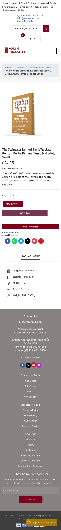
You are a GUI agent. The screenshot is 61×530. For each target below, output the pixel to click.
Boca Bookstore (23, 7)
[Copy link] (41, 241)
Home (8, 67)
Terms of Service (30, 426)
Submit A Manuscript (30, 460)
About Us (30, 439)
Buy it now (25, 213)
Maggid (15, 3)
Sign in (24, 10)
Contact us (48, 7)
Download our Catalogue (30, 466)
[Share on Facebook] (8, 241)
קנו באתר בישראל (8, 7)
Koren (6, 3)
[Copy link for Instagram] (34, 241)
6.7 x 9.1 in (24, 289)
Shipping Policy (30, 410)
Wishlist (30, 391)
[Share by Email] (21, 241)
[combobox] (30, 28)
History (30, 444)
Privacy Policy (30, 420)
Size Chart (30, 380)
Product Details (30, 256)
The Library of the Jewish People (42, 3)
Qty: (4, 195)
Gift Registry (36, 7)
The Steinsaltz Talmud (39, 67)
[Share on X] (27, 241)
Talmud (20, 67)
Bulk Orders (30, 386)
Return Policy (30, 415)
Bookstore (30, 450)
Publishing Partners (30, 455)
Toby (23, 3)
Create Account (10, 10)
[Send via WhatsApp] (14, 241)
